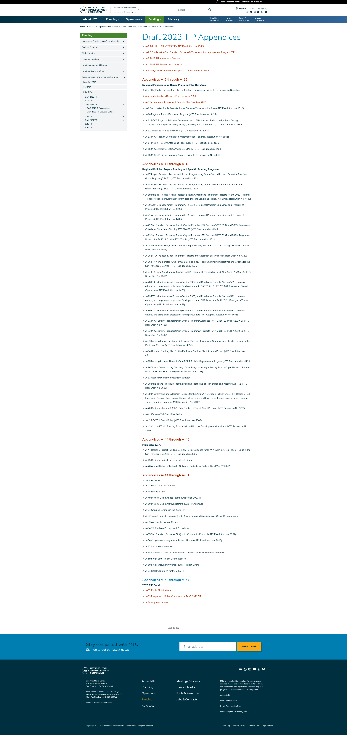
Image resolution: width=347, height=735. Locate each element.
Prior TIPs (132, 26)
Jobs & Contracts (259, 19)
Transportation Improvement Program (111, 26)
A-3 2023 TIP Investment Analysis (162, 58)
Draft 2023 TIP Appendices (98, 108)
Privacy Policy (239, 725)
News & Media (230, 19)
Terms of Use (253, 725)
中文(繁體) (262, 8)
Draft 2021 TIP (91, 120)
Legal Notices (267, 725)
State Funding (88, 53)
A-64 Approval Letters (156, 602)
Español (252, 8)
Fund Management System (94, 65)
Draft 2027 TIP (89, 82)
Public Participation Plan (230, 706)
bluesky (266, 12)
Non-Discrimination (228, 700)
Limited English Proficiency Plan (233, 711)
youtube (258, 12)
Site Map (226, 725)
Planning (111, 19)
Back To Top (173, 627)
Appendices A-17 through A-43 (165, 164)
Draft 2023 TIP (144, 26)
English (242, 8)
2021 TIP (88, 116)
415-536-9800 (108, 697)
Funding (154, 19)
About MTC (90, 19)
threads (262, 12)
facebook (251, 12)
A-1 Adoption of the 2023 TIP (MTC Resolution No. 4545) (174, 46)
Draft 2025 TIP (91, 97)
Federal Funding (89, 47)
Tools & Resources (244, 19)
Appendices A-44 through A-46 (165, 439)
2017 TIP (88, 127)
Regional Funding (90, 59)
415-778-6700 (110, 691)
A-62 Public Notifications (158, 590)
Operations (133, 19)
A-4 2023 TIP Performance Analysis (163, 64)
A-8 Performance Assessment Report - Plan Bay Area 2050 (175, 102)
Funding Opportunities (93, 71)
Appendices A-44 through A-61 (165, 475)
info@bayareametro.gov (101, 702)
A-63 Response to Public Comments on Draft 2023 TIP (173, 596)
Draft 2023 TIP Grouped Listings (100, 112)
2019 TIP (88, 124)
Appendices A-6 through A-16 (164, 79)
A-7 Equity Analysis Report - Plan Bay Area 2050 (170, 96)
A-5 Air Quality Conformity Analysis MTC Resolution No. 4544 (177, 70)
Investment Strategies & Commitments (100, 41)
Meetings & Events (214, 19)
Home (82, 26)
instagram (254, 12)
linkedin (247, 12)
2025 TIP (87, 87)
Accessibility (225, 695)
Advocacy (173, 19)
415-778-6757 (113, 694)
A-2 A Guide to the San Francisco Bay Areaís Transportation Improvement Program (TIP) (190, 52)
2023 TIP (88, 100)
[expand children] (124, 41)
